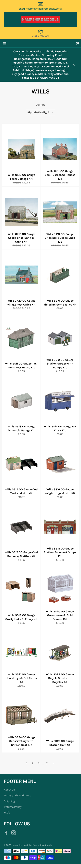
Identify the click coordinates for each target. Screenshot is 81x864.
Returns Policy (13, 807)
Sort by (40, 104)
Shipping (9, 801)
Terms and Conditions (17, 795)
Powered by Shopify (42, 845)
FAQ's (7, 812)
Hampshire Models (21, 845)
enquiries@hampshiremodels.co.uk (41, 8)
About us (9, 789)
